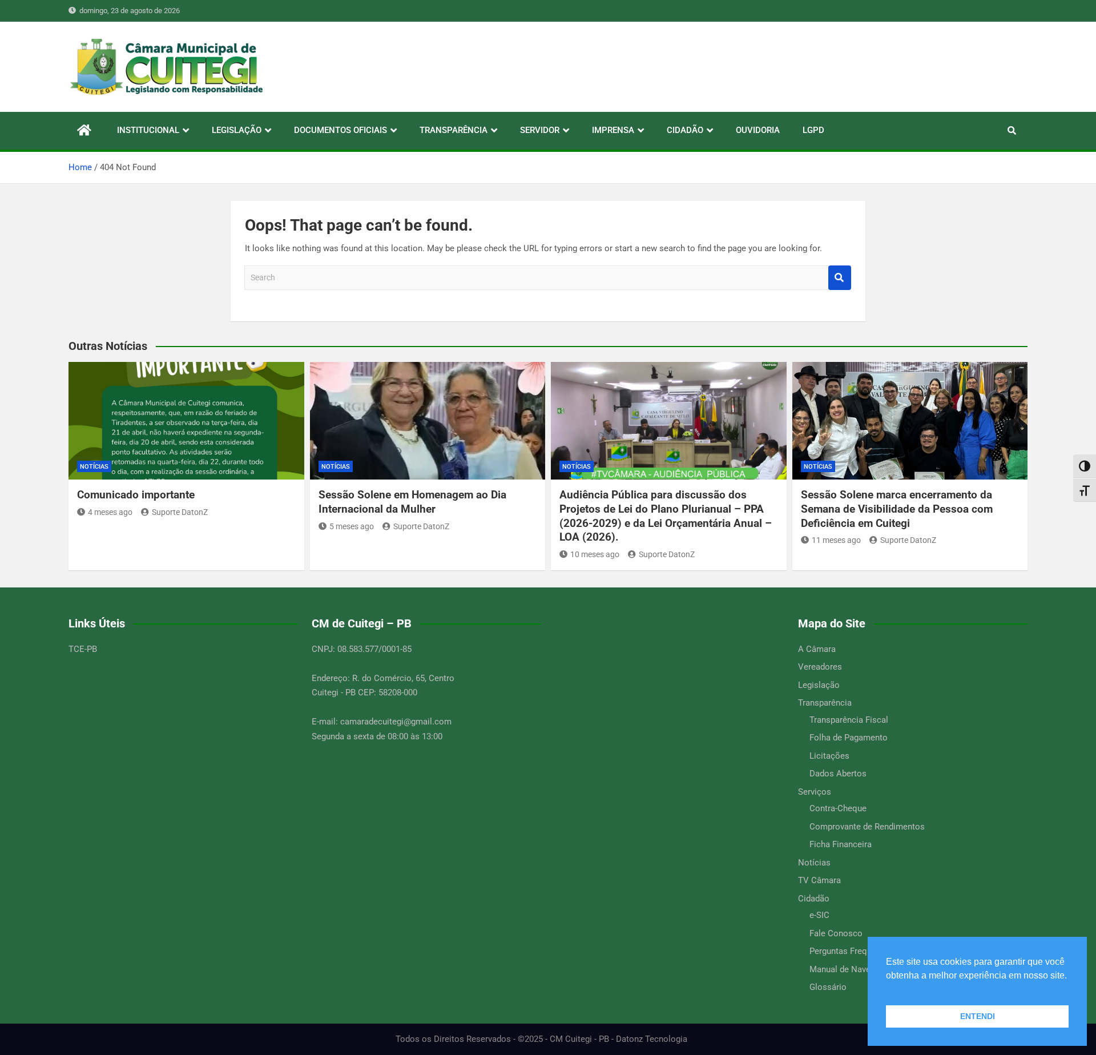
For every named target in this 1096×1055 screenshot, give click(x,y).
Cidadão (813, 898)
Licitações (829, 756)
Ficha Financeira (840, 844)
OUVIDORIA (758, 130)
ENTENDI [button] (977, 1016)
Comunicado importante (136, 494)
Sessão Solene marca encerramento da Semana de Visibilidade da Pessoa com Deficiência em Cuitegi (897, 508)
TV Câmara (819, 880)
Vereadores (820, 667)
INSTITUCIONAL (148, 130)
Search (839, 277)
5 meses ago (351, 526)
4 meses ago (110, 512)
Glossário (828, 987)
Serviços (814, 792)
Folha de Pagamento (848, 737)
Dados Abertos (838, 773)
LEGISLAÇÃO (236, 130)
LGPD (813, 130)
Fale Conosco (836, 933)
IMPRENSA (613, 130)
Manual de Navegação (851, 969)
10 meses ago (594, 554)
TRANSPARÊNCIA (453, 130)
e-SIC (819, 915)
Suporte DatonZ (180, 512)
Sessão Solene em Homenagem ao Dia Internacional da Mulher (412, 502)
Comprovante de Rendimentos (867, 827)
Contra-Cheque (838, 808)
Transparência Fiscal (848, 720)
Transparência (825, 703)
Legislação (819, 685)
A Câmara (817, 649)
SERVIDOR (539, 130)
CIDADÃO (685, 130)
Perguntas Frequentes (851, 951)
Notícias (94, 466)
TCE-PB (82, 649)
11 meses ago (836, 540)
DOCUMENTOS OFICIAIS (340, 130)
